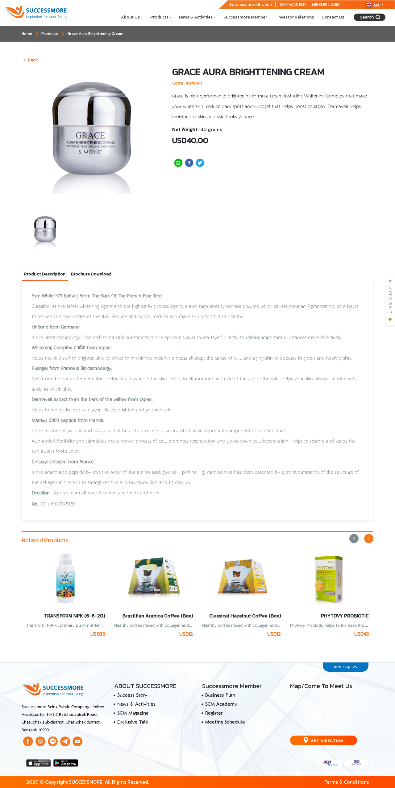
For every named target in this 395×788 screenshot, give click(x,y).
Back (33, 59)
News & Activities (196, 17)
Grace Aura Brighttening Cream (95, 33)
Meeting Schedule (225, 722)
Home (27, 33)
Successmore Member (245, 17)
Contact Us (333, 17)
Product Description (44, 273)
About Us (130, 17)
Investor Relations (295, 17)
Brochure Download (91, 273)
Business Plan (220, 695)
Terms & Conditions (346, 782)
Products (159, 17)
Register (213, 713)
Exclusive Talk (132, 722)
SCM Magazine (133, 713)
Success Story (132, 695)
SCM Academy (221, 704)
